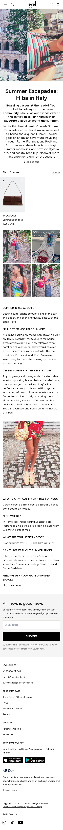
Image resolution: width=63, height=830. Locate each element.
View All (56, 172)
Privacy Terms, (37, 644)
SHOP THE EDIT (31, 162)
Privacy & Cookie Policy (31, 806)
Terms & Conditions (11, 806)
